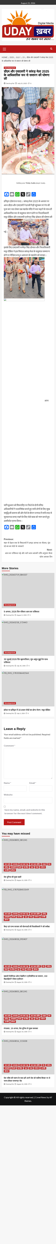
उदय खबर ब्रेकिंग (35, 864)
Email (32, 783)
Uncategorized (10, 68)
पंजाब (36, 867)
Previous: (27, 542)
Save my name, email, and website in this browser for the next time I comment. (24, 811)
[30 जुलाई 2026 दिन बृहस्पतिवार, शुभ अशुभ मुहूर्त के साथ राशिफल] (28, 638)
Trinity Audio (30, 183)
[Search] (51, 48)
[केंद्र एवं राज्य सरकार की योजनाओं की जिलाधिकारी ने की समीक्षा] (28, 905)
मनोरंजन (43, 867)
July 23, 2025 (22, 83)
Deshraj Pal (10, 83)
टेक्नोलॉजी (13, 867)
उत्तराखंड (15, 864)
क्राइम (44, 864)
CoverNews (40, 1097)
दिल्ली (19, 867)
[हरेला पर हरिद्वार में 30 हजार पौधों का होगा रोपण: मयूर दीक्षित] (28, 688)
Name (7, 783)
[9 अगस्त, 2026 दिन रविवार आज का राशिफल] (28, 590)
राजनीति (7, 870)
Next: (28, 553)
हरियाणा (13, 870)
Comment (9, 745)
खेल (49, 864)
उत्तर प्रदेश (8, 864)
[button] (4, 48)
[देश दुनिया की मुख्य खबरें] (28, 855)
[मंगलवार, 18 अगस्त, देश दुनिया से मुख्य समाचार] (28, 1007)
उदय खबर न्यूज (24, 864)
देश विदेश (26, 867)
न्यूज (32, 867)
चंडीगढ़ (6, 867)
